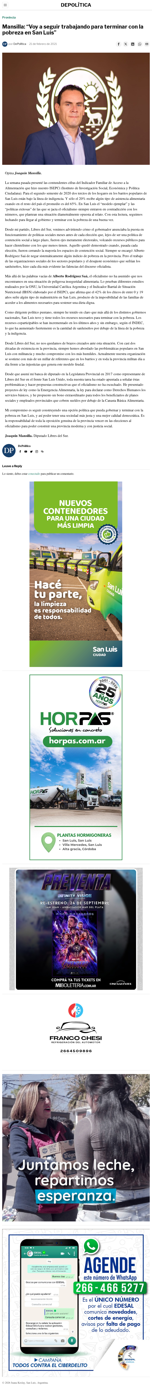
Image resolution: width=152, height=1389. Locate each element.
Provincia (9, 17)
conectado (34, 473)
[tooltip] (119, 44)
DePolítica (19, 44)
